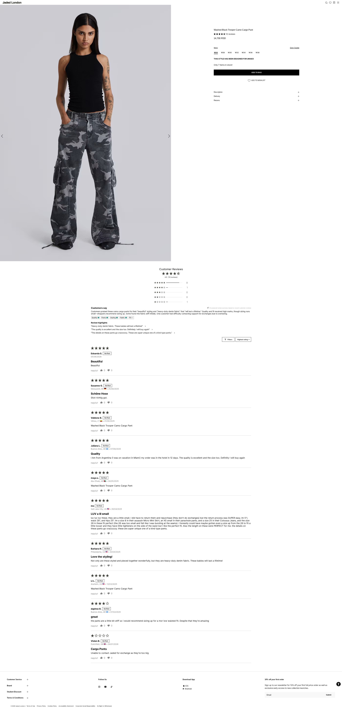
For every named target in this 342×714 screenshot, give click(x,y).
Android (188, 689)
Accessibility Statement (66, 706)
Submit (328, 695)
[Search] (326, 2)
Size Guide (294, 48)
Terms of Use (31, 706)
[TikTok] (111, 686)
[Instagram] (99, 686)
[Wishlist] (330, 3)
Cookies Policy (52, 706)
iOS (186, 686)
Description (218, 92)
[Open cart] (334, 2)
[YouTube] (105, 686)
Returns (217, 100)
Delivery (217, 96)
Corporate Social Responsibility (85, 706)
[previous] (2, 136)
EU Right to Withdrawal (104, 706)
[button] (220, 34)
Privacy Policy (41, 706)
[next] (168, 136)
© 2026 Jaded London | (18, 706)
